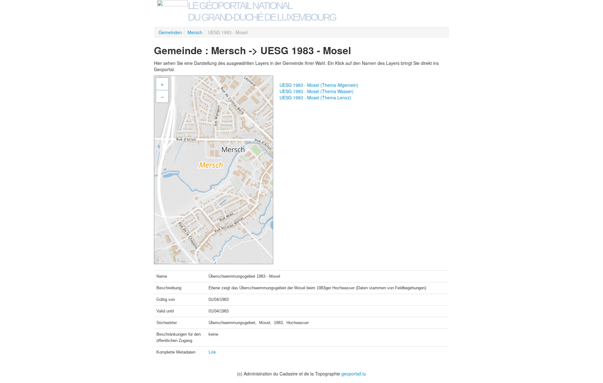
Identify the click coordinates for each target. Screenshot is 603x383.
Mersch (194, 32)
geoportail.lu (353, 373)
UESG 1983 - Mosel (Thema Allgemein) (319, 85)
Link (212, 352)
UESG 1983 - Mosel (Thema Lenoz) (315, 97)
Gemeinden (170, 32)
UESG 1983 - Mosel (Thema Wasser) (317, 91)
